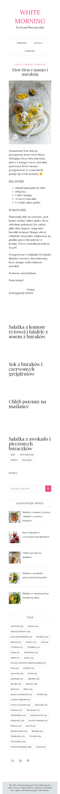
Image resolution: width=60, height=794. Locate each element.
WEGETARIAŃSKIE (21, 747)
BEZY (13, 455)
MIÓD (15, 689)
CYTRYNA (17, 647)
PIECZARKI (33, 710)
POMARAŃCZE (38, 715)
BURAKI (16, 642)
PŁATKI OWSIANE (38, 721)
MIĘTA (27, 689)
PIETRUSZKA (18, 715)
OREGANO (41, 705)
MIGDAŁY (31, 684)
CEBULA (31, 642)
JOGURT (28, 668)
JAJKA (14, 668)
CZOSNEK (33, 647)
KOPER (32, 673)
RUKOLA (16, 726)
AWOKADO (17, 626)
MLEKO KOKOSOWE (21, 694)
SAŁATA (30, 726)
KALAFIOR (17, 673)
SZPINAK (37, 731)
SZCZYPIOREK (19, 731)
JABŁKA (28, 658)
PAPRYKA (16, 710)
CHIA (44, 642)
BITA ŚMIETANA (27, 455)
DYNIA (15, 652)
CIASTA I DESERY (24, 64)
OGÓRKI (41, 694)
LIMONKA (33, 679)
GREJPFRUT (31, 652)
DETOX (37, 43)
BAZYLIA (33, 626)
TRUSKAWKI (18, 736)
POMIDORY (17, 721)
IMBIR (15, 658)
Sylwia (18, 142)
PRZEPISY (21, 43)
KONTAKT (30, 51)
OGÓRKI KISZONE (20, 700)
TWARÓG (35, 736)
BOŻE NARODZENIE (21, 637)
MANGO (14, 460)
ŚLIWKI (41, 747)
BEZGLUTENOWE (20, 631)
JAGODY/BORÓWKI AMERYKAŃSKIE (28, 663)
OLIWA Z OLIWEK (20, 705)
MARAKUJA (27, 460)
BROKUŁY (42, 637)
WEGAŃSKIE (18, 742)
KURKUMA (17, 679)
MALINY (16, 684)
